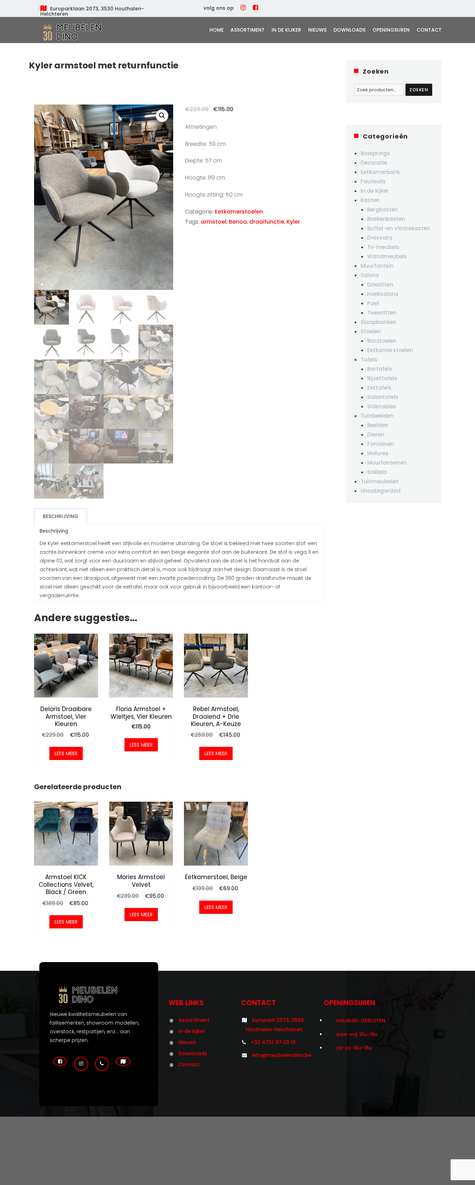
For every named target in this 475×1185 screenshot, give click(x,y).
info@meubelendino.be (281, 1055)
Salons (370, 275)
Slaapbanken (378, 322)
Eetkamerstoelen (239, 212)
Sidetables (381, 406)
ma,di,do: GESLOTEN (360, 1020)
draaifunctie (266, 222)
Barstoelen (381, 340)
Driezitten (380, 284)
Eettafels (379, 387)
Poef (373, 303)
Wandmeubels (387, 256)
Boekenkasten (386, 219)
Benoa (238, 222)
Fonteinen (380, 444)
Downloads (349, 29)
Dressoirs (380, 237)
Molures (377, 453)
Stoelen (371, 331)
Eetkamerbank (380, 172)
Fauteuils (373, 181)
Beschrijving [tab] (60, 516)
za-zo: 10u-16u (354, 1047)
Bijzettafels (382, 378)
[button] (162, 115)
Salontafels (382, 397)
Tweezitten (381, 312)
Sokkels (377, 472)
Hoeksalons (382, 294)
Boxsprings (375, 153)
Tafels (369, 359)
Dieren (375, 434)
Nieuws (317, 29)
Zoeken (418, 89)
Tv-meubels (383, 247)
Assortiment (248, 29)
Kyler (293, 222)
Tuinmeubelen (380, 481)
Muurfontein (377, 265)
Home (216, 29)
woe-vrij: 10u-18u (357, 1034)
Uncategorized (381, 490)
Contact (429, 29)
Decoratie (374, 162)
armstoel (213, 222)
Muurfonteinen (387, 462)
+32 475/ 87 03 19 (273, 1042)
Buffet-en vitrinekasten (398, 228)
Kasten (370, 200)
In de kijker (286, 29)
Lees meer (66, 753)
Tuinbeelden (377, 415)
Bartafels (379, 369)
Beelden (377, 425)
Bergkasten (382, 209)
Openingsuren (391, 29)
